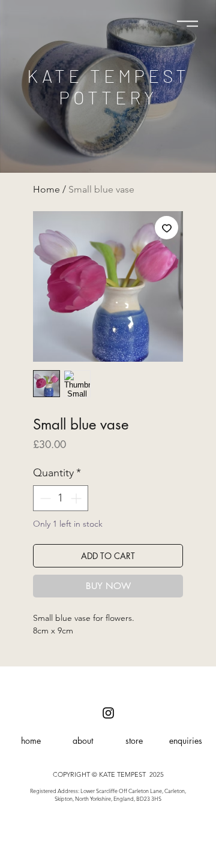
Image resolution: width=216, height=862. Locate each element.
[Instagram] (108, 712)
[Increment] (77, 498)
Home (46, 189)
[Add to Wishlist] (166, 227)
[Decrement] (44, 498)
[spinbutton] (60, 498)
